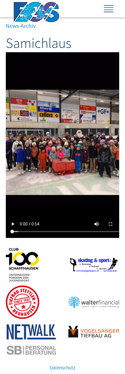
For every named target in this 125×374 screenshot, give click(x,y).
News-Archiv (21, 26)
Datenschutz (62, 368)
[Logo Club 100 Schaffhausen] (22, 280)
